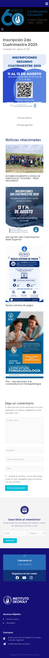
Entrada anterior (24, 117)
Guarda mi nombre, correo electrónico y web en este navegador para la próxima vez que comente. (24, 479)
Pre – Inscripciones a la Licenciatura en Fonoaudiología (23, 382)
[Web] (24, 469)
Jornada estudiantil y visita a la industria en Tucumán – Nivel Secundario (23, 178)
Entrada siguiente (25, 125)
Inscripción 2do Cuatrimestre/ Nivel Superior (23, 238)
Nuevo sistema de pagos (19, 305)
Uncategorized (9, 49)
